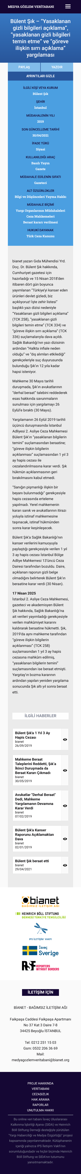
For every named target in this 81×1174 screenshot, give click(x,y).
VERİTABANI (40, 1089)
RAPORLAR (40, 1105)
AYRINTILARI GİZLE (40, 76)
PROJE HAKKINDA (40, 1083)
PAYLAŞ (24, 67)
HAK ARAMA (41, 1099)
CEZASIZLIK (40, 1094)
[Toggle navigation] (68, 6)
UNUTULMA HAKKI (40, 1110)
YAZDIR (57, 67)
